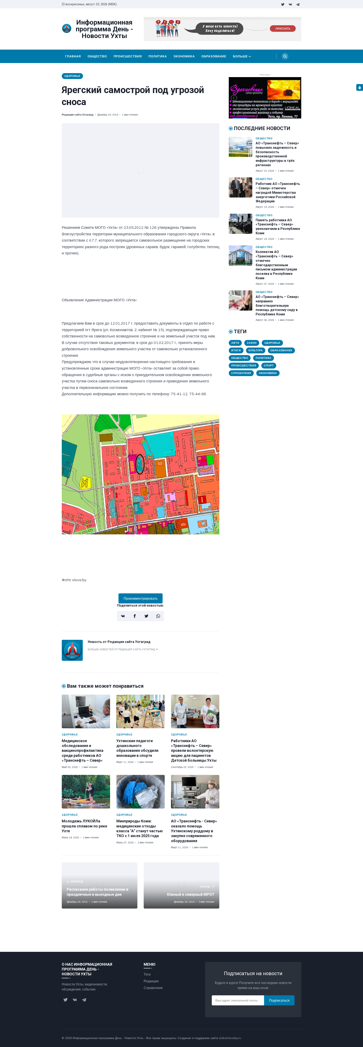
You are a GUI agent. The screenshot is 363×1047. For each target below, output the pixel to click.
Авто (235, 342)
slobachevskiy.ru (230, 1038)
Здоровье (72, 76)
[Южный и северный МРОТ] (181, 885)
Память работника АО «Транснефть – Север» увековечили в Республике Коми (278, 226)
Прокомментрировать (141, 598)
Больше (240, 56)
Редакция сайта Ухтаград (77, 114)
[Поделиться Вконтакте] (123, 616)
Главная (73, 56)
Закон (252, 342)
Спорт (269, 365)
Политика (158, 56)
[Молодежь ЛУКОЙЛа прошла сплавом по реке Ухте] (86, 792)
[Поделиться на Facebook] (135, 616)
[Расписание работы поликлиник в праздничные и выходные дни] (99, 885)
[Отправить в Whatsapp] (158, 616)
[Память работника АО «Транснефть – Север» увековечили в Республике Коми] (242, 227)
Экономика (184, 56)
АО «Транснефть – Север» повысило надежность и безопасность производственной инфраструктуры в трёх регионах (277, 154)
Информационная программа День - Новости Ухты (108, 1038)
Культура (256, 350)
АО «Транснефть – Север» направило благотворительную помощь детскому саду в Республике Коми (277, 305)
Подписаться (279, 1000)
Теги (147, 974)
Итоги (236, 350)
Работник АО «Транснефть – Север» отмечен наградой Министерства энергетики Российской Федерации (278, 192)
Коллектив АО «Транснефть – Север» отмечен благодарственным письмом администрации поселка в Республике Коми (276, 265)
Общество (97, 56)
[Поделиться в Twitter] (146, 616)
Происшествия (128, 56)
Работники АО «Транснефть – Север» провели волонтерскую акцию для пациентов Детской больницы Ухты (194, 751)
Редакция (151, 981)
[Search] (285, 56)
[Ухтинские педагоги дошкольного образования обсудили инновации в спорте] (140, 711)
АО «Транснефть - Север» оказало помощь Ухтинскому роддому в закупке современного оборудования (194, 831)
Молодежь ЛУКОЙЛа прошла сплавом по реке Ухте (84, 826)
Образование (213, 56)
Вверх (292, 1038)
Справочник (241, 373)
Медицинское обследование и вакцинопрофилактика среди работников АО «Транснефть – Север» (82, 751)
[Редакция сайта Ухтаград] (72, 659)
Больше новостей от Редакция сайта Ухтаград (121, 649)
